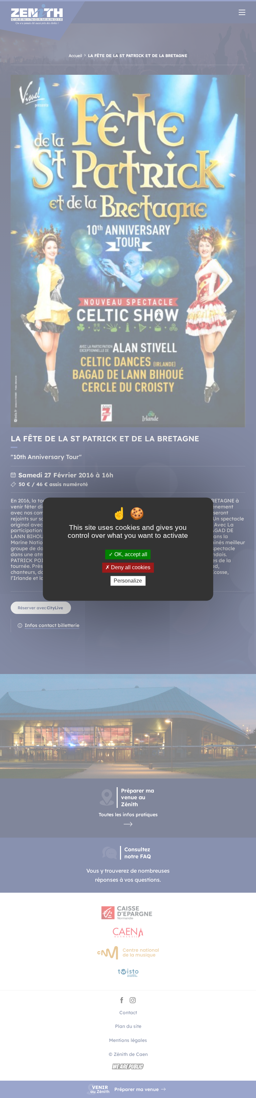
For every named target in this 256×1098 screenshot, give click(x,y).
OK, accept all (130, 555)
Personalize (128, 581)
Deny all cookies (130, 568)
